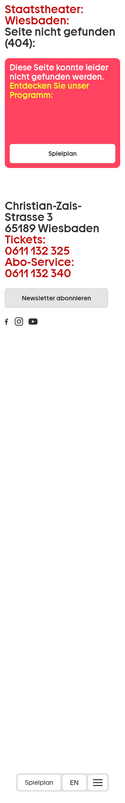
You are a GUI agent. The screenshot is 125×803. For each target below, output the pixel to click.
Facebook (6, 321)
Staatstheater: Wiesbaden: (44, 15)
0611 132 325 (37, 250)
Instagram (18, 321)
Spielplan (39, 782)
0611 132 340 (38, 273)
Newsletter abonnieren (56, 298)
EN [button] (74, 782)
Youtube (33, 321)
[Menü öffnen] (98, 782)
